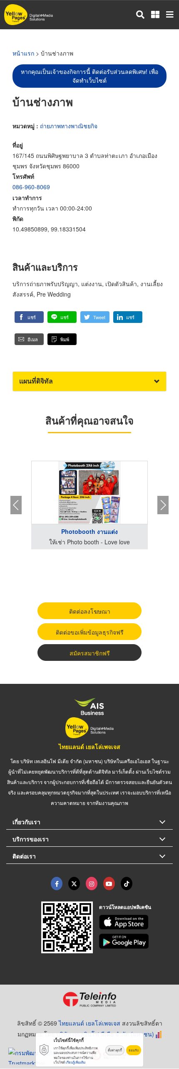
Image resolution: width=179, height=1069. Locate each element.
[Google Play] (136, 941)
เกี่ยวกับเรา (26, 822)
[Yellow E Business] (56, 883)
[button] (29, 317)
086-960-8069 (31, 187)
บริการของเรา (30, 839)
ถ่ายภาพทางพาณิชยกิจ (68, 126)
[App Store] (136, 922)
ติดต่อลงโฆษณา (89, 611)
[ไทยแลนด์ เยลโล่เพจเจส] (74, 883)
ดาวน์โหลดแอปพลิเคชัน (125, 907)
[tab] (89, 381)
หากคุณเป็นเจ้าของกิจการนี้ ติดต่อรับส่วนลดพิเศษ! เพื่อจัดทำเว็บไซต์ (89, 75)
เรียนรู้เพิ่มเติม (75, 1062)
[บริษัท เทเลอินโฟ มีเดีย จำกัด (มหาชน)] (89, 999)
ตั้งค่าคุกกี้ (115, 1050)
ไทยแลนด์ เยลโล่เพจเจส (89, 746)
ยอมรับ (134, 1050)
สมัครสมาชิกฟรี (90, 653)
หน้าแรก (23, 53)
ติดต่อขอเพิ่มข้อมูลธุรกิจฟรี (90, 632)
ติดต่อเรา (24, 856)
